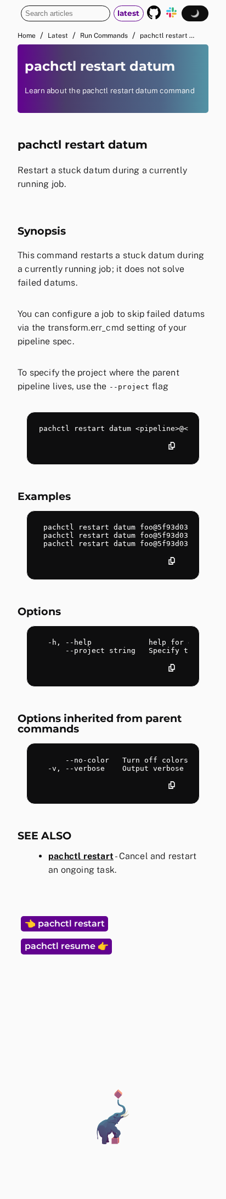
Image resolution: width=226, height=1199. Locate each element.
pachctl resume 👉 (67, 946)
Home (27, 35)
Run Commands (104, 35)
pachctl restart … (167, 35)
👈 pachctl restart (65, 923)
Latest (58, 35)
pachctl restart (81, 856)
